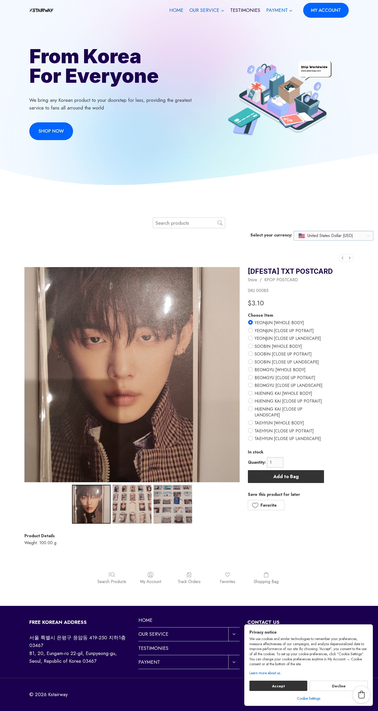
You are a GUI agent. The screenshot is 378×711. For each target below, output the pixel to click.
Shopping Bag (266, 581)
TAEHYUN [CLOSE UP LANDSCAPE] (288, 439)
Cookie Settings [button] (308, 698)
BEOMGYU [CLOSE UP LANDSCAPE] (288, 386)
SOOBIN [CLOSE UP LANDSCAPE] (287, 362)
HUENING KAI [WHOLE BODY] (283, 393)
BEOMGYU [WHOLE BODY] (280, 370)
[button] (266, 505)
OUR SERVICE (153, 634)
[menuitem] (342, 258)
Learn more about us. (265, 673)
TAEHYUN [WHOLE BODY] (279, 423)
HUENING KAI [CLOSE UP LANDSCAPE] (278, 412)
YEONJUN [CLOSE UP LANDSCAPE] (288, 338)
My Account (150, 581)
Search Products (111, 581)
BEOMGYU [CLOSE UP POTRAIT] (285, 378)
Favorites (227, 581)
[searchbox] (189, 222)
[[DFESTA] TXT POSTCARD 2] (173, 504)
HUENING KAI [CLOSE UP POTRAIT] (288, 401)
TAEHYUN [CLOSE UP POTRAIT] (284, 431)
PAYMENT (149, 662)
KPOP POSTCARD (281, 280)
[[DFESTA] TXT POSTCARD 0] (91, 504)
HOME (176, 10)
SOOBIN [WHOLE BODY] (278, 346)
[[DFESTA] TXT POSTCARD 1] (132, 504)
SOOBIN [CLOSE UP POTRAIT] (283, 354)
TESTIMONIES (245, 10)
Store (252, 280)
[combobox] (333, 236)
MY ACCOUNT (326, 10)
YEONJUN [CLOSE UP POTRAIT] (284, 331)
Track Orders (189, 581)
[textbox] (326, 236)
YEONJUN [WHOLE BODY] (279, 323)
